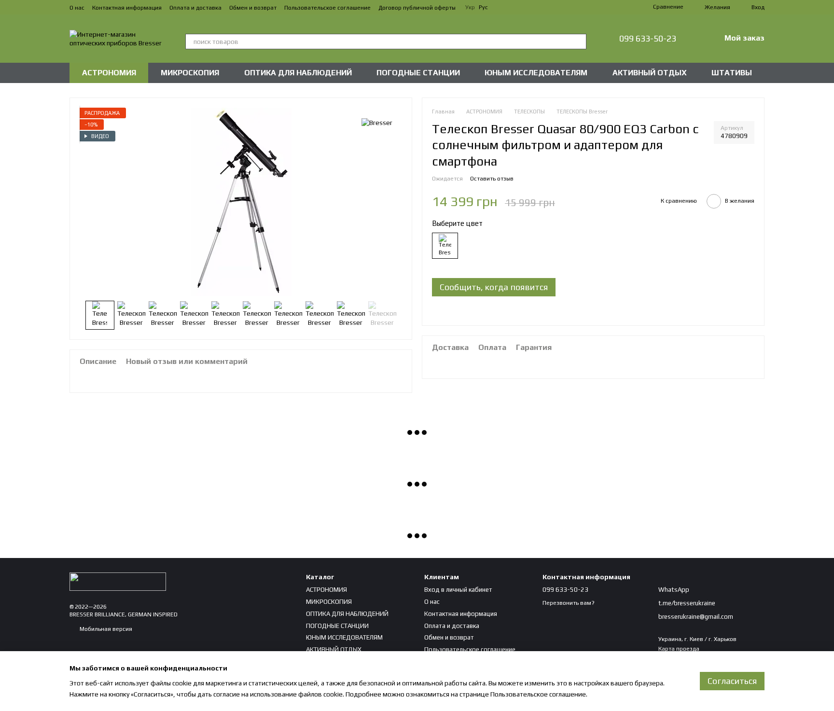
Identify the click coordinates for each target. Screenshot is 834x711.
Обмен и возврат (253, 7)
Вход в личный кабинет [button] (458, 589)
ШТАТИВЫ (731, 72)
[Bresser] (377, 122)
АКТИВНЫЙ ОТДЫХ (649, 72)
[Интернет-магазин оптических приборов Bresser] (118, 581)
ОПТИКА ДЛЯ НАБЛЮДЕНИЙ (298, 72)
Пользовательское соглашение (327, 7)
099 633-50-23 (647, 38)
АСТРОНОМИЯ (109, 72)
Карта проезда (678, 648)
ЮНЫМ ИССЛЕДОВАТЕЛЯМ (536, 72)
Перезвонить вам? (568, 602)
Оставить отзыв (492, 178)
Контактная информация (127, 7)
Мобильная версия (105, 629)
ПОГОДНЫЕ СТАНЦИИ (418, 72)
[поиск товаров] (578, 41)
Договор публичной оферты (417, 7)
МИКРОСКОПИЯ (190, 72)
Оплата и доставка (195, 7)
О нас (77, 7)
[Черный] (445, 246)
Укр (470, 7)
